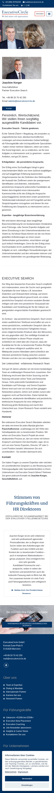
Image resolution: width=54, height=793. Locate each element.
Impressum (23, 772)
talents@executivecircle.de (21, 101)
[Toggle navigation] (49, 13)
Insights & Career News (17, 731)
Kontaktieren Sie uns (10, 5)
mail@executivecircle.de (34, 2)
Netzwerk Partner (14, 698)
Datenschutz (11, 772)
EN (24, 5)
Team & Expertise (14, 685)
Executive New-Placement (18, 721)
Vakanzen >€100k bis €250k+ (20, 717)
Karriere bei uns (13, 695)
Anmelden (40, 14)
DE (28, 5)
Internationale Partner (16, 692)
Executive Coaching (15, 724)
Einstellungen (27, 785)
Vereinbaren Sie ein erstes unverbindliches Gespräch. (27, 624)
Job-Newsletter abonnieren (18, 728)
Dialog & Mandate (14, 688)
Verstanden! (27, 779)
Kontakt (9, 108)
